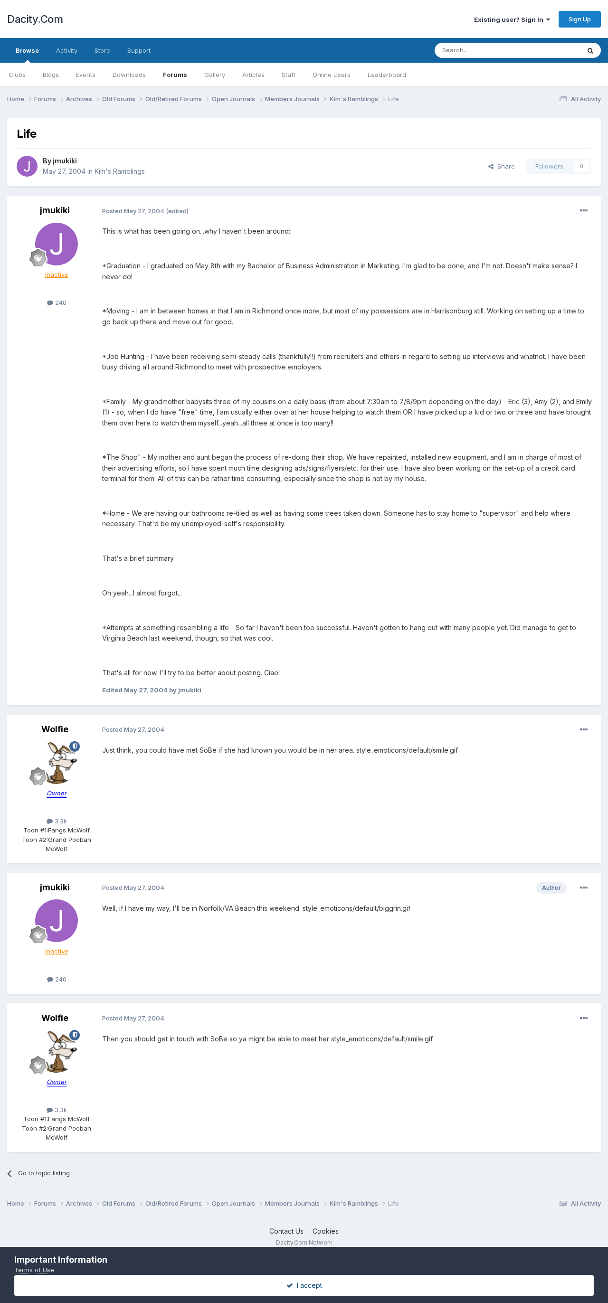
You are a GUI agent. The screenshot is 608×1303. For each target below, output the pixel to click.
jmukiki (65, 161)
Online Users (332, 74)
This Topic (552, 50)
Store (102, 50)
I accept (307, 1285)
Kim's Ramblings (120, 171)
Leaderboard (387, 74)
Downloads (129, 74)
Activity (66, 50)
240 (59, 302)
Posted (133, 211)
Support (139, 50)
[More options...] (583, 211)
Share (504, 166)
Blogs (51, 74)
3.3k (60, 821)
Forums (175, 74)
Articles (253, 74)
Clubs (17, 74)
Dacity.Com (35, 19)
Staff (288, 74)
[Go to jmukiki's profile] (27, 166)
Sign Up (580, 19)
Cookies (326, 1231)
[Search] (590, 50)
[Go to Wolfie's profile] (56, 762)
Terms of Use (34, 1270)
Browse (27, 50)
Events (85, 74)
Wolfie (54, 729)
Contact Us (286, 1231)
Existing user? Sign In (510, 19)
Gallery (214, 74)
